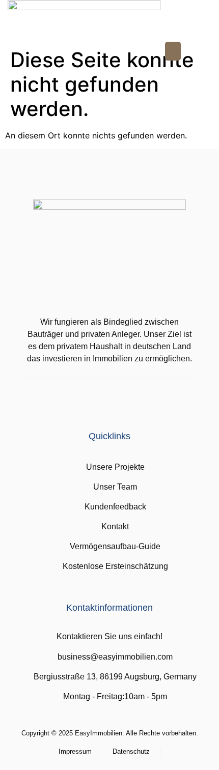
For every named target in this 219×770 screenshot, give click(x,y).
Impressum (75, 751)
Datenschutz (131, 751)
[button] (173, 51)
